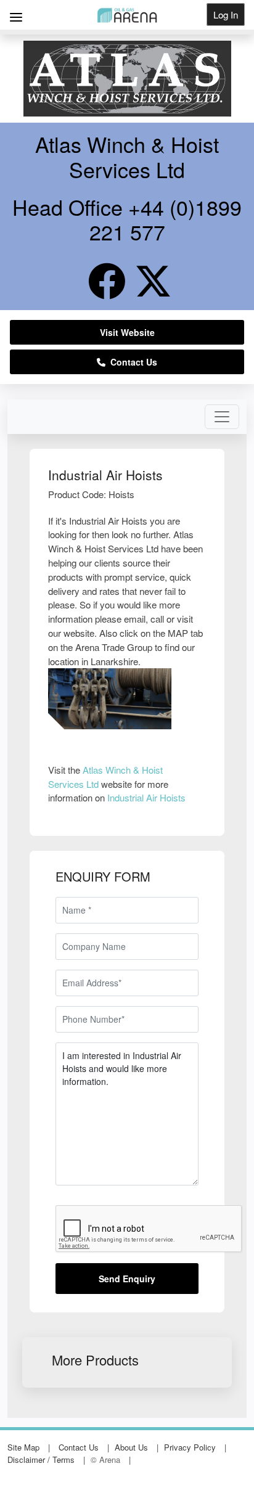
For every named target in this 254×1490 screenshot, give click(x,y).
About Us (131, 1447)
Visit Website (127, 332)
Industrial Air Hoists (146, 797)
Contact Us (131, 362)
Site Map (23, 1447)
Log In (225, 14)
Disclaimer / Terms (41, 1459)
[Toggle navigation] (222, 416)
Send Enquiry (127, 1278)
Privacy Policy (190, 1447)
